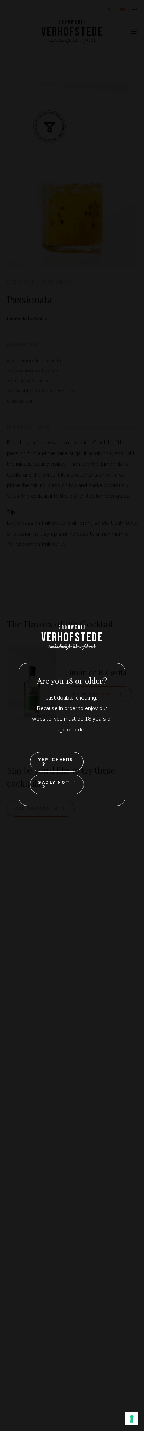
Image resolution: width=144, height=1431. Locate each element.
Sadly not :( (56, 782)
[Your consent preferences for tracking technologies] (131, 1418)
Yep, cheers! (56, 759)
